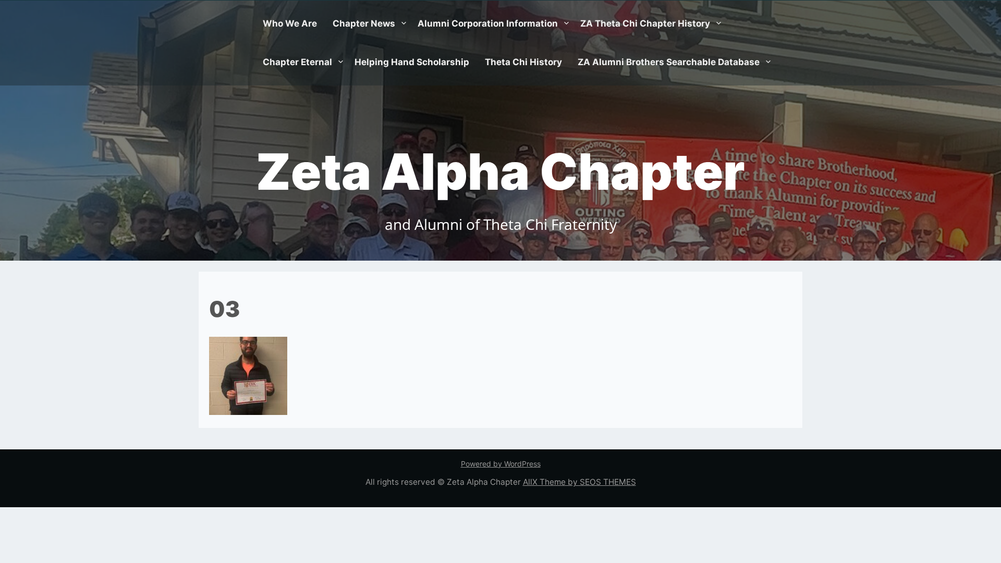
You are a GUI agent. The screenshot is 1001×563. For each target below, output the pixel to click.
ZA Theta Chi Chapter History (645, 23)
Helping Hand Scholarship (412, 62)
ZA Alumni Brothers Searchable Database (669, 62)
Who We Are (290, 23)
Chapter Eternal (297, 62)
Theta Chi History (523, 62)
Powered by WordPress (501, 463)
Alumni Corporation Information (488, 23)
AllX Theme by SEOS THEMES (579, 482)
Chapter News (364, 23)
